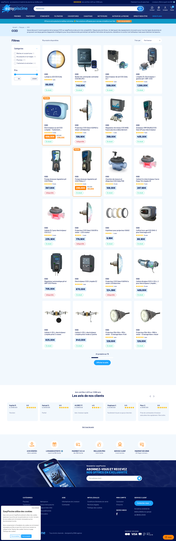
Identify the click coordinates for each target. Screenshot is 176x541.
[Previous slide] (150, 396)
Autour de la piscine (47, 505)
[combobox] (89, 8)
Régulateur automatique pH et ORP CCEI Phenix (55, 282)
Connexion (120, 501)
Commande (66, 505)
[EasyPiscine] (15, 9)
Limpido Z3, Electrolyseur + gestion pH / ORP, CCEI (146, 78)
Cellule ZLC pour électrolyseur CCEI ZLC (55, 231)
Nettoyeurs (44, 501)
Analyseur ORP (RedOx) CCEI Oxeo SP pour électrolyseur (146, 129)
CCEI (46, 74)
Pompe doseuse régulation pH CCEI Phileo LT (86, 180)
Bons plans (44, 514)
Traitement (26, 505)
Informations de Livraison (70, 501)
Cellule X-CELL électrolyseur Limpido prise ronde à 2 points (86, 333)
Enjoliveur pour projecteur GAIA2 (117, 230)
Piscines (26, 501)
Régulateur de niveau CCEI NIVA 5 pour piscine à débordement (117, 129)
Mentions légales (93, 505)
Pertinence (147, 40)
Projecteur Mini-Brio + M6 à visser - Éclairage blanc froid (116, 333)
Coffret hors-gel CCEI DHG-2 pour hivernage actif (146, 231)
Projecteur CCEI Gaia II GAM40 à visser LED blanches (117, 282)
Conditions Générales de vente (97, 501)
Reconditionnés (45, 511)
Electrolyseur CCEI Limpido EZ (86, 281)
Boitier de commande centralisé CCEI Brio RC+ (86, 78)
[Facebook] (117, 514)
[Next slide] (153, 396)
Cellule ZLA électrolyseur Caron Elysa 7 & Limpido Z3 (147, 180)
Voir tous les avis (88, 427)
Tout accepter (26, 536)
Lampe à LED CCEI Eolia (53, 77)
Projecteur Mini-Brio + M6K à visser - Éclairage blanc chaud (147, 333)
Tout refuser (35, 507)
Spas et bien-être (46, 508)
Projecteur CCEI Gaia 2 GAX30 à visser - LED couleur (86, 231)
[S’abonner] (139, 478)
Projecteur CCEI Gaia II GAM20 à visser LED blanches (86, 129)
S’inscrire (119, 505)
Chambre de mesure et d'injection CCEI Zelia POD (115, 180)
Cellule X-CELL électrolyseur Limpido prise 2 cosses (54, 333)
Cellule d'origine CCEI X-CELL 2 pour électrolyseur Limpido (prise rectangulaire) (147, 282)
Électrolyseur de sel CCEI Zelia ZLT (117, 78)
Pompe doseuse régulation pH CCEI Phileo (55, 180)
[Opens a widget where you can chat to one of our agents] (168, 537)
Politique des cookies (94, 508)
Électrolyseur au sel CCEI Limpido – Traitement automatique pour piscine (53, 129)
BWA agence (77, 533)
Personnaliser (15, 536)
